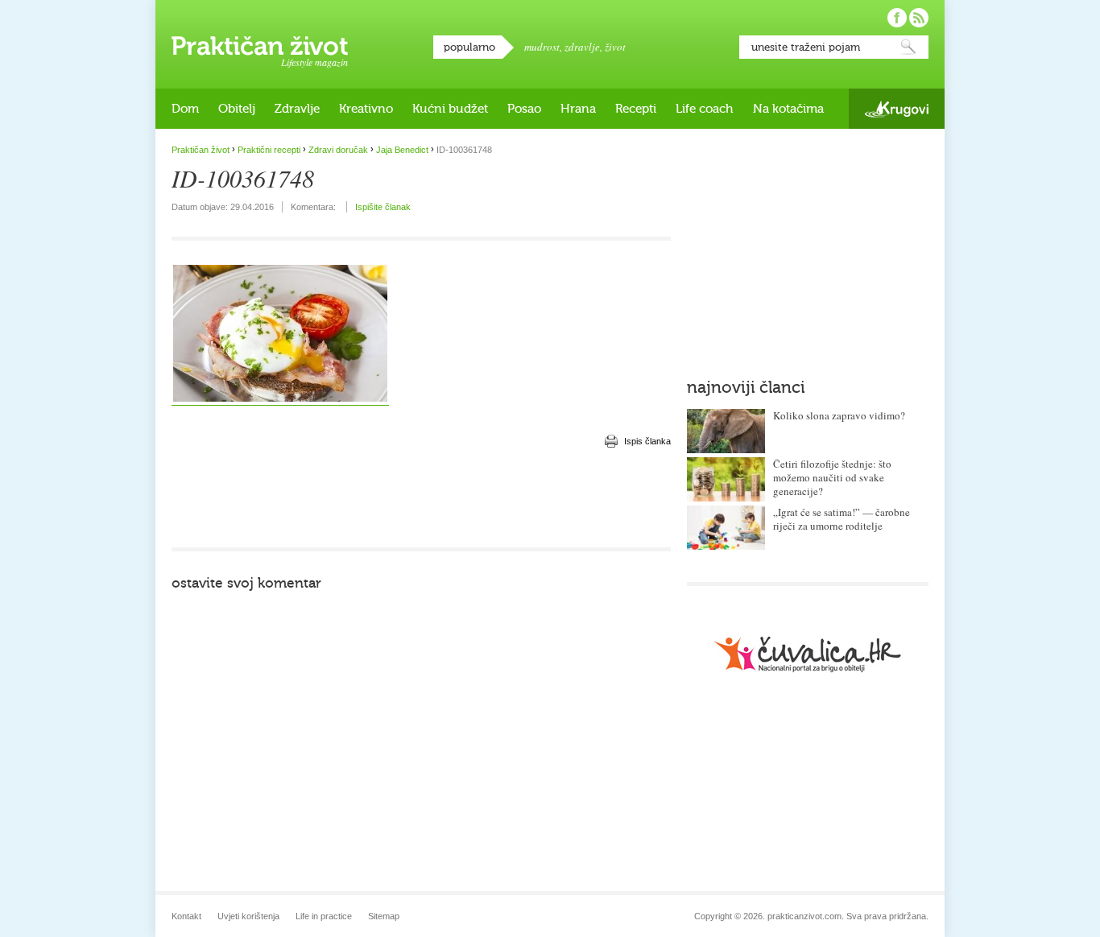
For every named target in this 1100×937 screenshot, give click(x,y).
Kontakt (186, 916)
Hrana (578, 108)
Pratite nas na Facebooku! (897, 17)
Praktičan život (259, 46)
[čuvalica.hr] (807, 654)
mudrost (542, 46)
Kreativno (366, 108)
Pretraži (908, 47)
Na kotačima (788, 108)
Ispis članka (647, 441)
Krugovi (896, 109)
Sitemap (383, 916)
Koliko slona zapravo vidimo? (839, 415)
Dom (185, 108)
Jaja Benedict (402, 150)
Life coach (705, 108)
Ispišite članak (383, 207)
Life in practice (324, 916)
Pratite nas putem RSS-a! (918, 17)
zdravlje (582, 46)
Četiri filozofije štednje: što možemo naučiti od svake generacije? (832, 477)
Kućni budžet (450, 108)
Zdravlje (297, 108)
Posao (524, 108)
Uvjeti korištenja (248, 916)
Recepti (635, 108)
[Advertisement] (421, 499)
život (615, 46)
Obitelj (236, 108)
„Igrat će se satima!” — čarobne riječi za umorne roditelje (841, 519)
